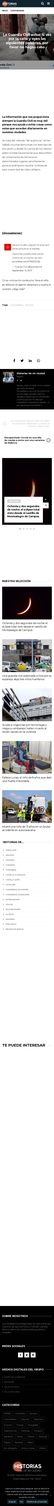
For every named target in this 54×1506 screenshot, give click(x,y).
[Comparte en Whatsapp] (38, 360)
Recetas (19, 1442)
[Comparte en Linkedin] (30, 360)
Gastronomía (10, 1431)
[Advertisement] (27, 93)
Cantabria (11, 870)
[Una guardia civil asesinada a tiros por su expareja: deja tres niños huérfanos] (27, 655)
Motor (20, 1436)
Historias (25, 1431)
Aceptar (12, 1502)
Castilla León (13, 880)
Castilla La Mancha (15, 875)
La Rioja (10, 914)
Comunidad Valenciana (17, 894)
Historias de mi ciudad (31, 373)
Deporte (25, 1419)
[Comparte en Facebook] (14, 360)
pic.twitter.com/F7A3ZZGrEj (26, 261)
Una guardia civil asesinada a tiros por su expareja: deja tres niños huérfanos (27, 677)
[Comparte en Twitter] (22, 360)
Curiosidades (16, 305)
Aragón (10, 855)
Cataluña (11, 885)
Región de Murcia (15, 929)
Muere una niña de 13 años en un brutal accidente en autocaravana (26, 828)
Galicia (9, 904)
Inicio (5, 11)
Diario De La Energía (14, 1377)
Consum (33, 1413)
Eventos (8, 1425)
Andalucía (11, 850)
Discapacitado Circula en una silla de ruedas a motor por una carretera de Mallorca (24, 440)
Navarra (10, 919)
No (21, 1502)
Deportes (38, 1419)
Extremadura (13, 899)
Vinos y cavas (28, 1448)
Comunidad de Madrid (17, 889)
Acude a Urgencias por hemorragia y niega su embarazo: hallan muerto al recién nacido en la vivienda (24, 728)
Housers (38, 1431)
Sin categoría (10, 1448)
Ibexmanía (9, 1382)
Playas (7, 1442)
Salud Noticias (11, 1387)
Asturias (10, 860)
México (31, 1436)
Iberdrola (8, 1436)
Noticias (29, 305)
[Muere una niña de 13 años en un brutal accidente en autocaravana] (27, 806)
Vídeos (42, 1448)
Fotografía (33, 1425)
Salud (30, 1442)
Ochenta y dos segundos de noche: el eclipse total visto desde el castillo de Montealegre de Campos (23, 511)
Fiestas (19, 1425)
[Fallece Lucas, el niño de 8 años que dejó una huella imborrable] (27, 757)
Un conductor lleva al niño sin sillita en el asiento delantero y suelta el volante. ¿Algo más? (26, 285)
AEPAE (7, 1413)
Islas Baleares (13, 909)
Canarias (10, 865)
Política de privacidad (37, 1502)
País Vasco (11, 924)
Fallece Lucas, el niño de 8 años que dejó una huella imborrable (26, 779)
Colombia (20, 1413)
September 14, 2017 (22, 270)
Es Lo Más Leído (12, 1392)
